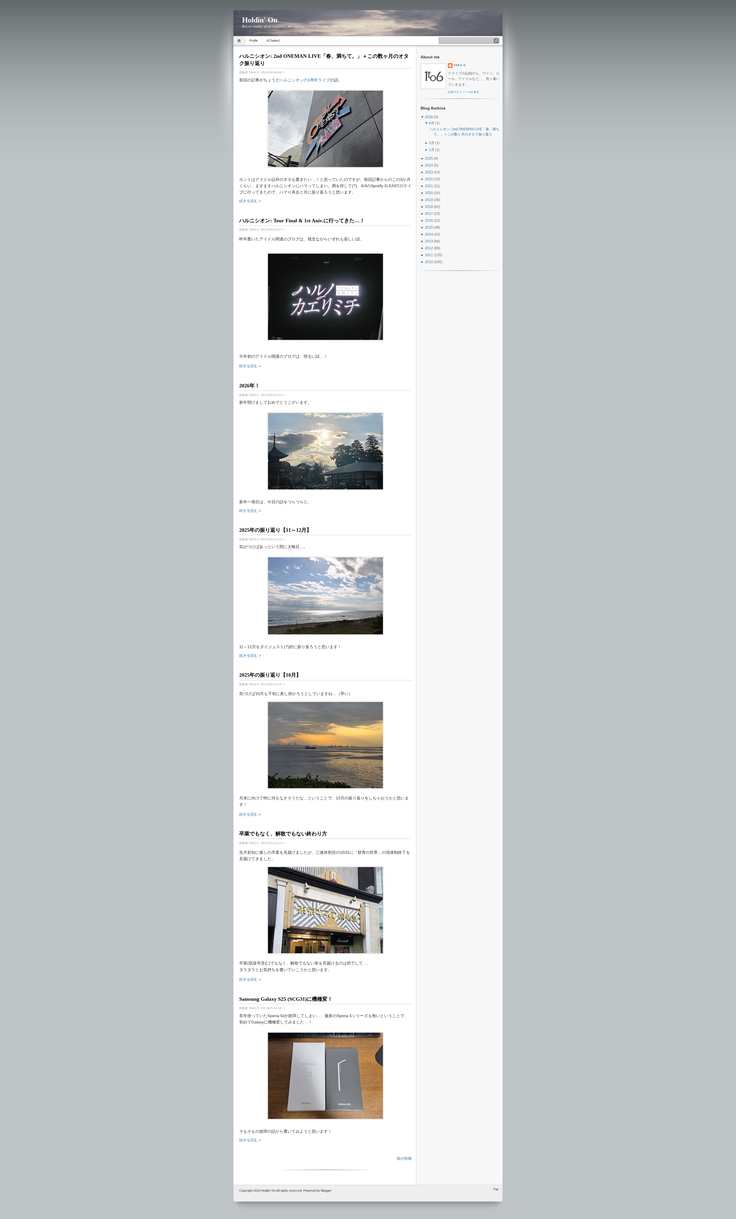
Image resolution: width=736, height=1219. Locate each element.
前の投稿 (404, 1158)
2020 (429, 193)
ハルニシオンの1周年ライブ (304, 80)
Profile (253, 40)
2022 (429, 179)
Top (495, 1189)
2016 (429, 221)
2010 (429, 262)
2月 (431, 143)
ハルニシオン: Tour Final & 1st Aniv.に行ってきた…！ (302, 220)
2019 (429, 200)
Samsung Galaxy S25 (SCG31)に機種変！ (286, 999)
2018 (429, 207)
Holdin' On (268, 1190)
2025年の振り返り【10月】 (270, 675)
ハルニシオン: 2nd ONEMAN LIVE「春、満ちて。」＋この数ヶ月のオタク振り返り (324, 59)
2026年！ (249, 386)
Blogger (326, 1190)
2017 (429, 214)
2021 (429, 186)
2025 (429, 158)
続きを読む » (250, 201)
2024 (429, 165)
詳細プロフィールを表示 (463, 92)
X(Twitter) (273, 40)
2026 (429, 117)
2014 (429, 234)
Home (239, 40)
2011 (429, 255)
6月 (431, 123)
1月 (431, 150)
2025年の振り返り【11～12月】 (275, 530)
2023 (429, 172)
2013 (429, 241)
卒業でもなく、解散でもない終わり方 (283, 834)
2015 (429, 227)
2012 (429, 248)
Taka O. (460, 65)
